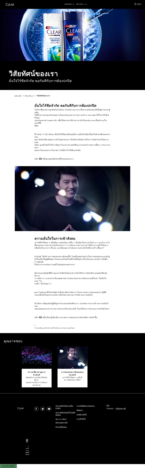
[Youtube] (49, 409)
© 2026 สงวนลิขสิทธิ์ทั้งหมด (27, 450)
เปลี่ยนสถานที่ (121, 408)
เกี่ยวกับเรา (80, 4)
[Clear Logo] (10, 4)
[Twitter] (42, 409)
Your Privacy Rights (8, 466)
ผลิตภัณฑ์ (68, 4)
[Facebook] (36, 409)
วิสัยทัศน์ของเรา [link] (43, 96)
